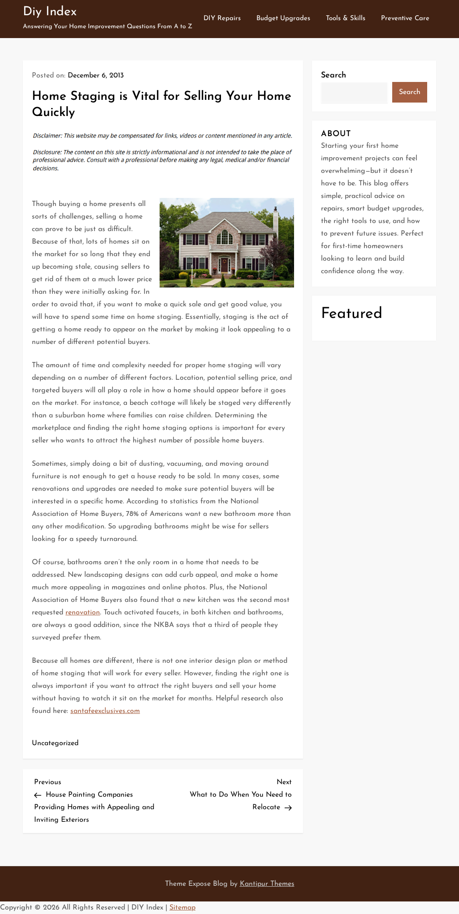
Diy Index (50, 12)
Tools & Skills (345, 18)
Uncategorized (55, 743)
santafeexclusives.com (105, 711)
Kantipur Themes (267, 884)
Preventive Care (405, 18)
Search (333, 76)
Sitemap (182, 907)
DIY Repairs (222, 18)
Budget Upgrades (283, 18)
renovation (82, 612)
